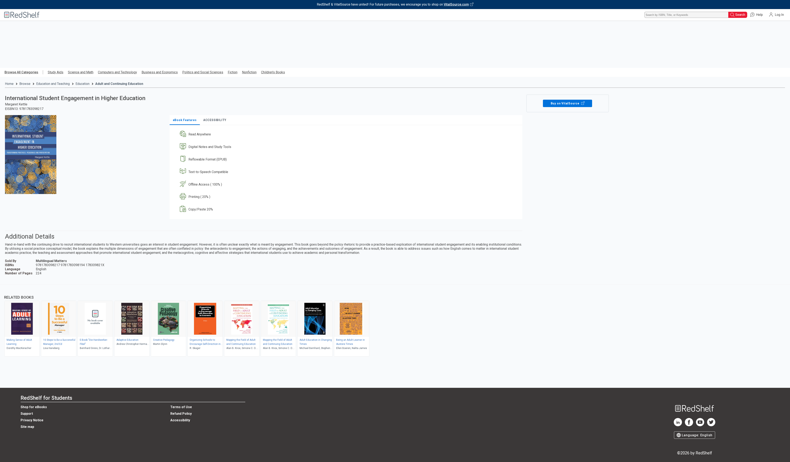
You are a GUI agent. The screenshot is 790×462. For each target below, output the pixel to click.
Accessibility (180, 420)
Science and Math (80, 72)
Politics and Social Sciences (202, 72)
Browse (24, 84)
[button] (346, 134)
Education (82, 84)
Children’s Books (273, 72)
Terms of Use (181, 407)
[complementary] (395, 321)
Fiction (232, 72)
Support (27, 414)
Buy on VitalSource (565, 103)
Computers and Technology (117, 72)
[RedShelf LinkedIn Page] (678, 425)
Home (9, 84)
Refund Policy (181, 414)
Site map (27, 427)
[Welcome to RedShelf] (22, 15)
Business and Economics (160, 72)
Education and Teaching (53, 84)
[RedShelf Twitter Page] (711, 425)
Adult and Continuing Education (119, 84)
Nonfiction (249, 72)
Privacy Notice (32, 420)
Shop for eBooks (34, 407)
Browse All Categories (21, 72)
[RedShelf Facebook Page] (689, 425)
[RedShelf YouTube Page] (700, 425)
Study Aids (55, 72)
